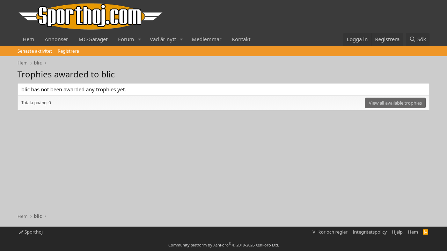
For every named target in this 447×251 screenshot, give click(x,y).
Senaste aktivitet (34, 51)
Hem (28, 39)
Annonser (56, 39)
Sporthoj (33, 232)
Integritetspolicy (370, 232)
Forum (126, 39)
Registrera (68, 51)
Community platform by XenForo (223, 245)
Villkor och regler (330, 232)
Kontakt (241, 39)
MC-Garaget (93, 39)
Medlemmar (206, 39)
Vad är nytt (163, 39)
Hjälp (397, 232)
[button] (140, 39)
